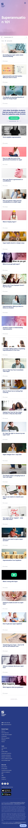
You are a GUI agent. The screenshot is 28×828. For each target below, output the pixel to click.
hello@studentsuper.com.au (7, 787)
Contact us (3, 779)
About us (3, 731)
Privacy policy (4, 768)
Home (2, 41)
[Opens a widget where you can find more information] (23, 825)
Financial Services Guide (8, 803)
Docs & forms (4, 766)
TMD (2, 775)
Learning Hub (9, 41)
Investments (4, 736)
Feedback (3, 777)
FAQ (2, 749)
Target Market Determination (19, 803)
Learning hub (4, 748)
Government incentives (6, 753)
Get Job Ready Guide (5, 760)
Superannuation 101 (8, 37)
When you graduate (5, 738)
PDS (2, 773)
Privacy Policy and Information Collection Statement (12, 823)
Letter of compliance (5, 772)
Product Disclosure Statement (15, 802)
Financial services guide (6, 770)
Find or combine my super (6, 758)
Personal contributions (6, 755)
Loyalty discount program (6, 734)
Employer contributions (6, 757)
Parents (3, 741)
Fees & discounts (5, 732)
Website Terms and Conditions (20, 822)
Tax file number (4, 751)
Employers (3, 739)
